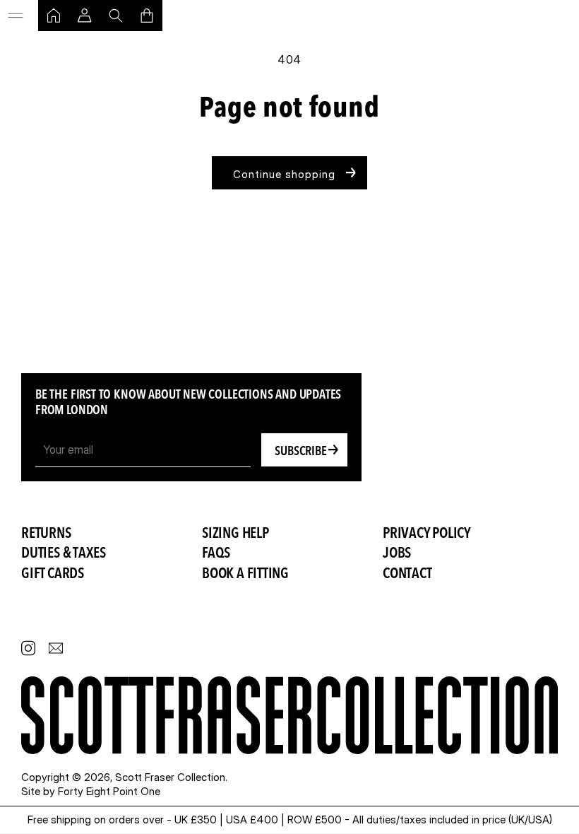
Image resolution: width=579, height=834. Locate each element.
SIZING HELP (235, 534)
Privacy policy (427, 534)
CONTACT (407, 574)
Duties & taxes (63, 553)
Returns (46, 534)
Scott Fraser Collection (170, 777)
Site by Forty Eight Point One (90, 791)
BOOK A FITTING (245, 574)
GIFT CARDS (52, 574)
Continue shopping (284, 174)
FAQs (216, 553)
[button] (15, 15)
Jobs (397, 553)
